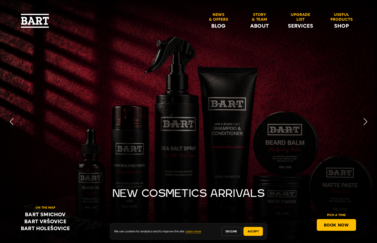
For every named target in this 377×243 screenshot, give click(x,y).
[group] (188, 121)
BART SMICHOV (45, 214)
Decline (231, 231)
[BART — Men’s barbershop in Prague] (35, 21)
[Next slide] (365, 121)
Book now (336, 224)
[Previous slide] (11, 121)
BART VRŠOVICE (45, 221)
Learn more (193, 231)
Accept (253, 231)
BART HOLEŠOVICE (45, 228)
